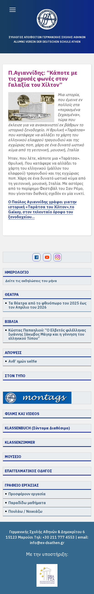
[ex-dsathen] (47, 19)
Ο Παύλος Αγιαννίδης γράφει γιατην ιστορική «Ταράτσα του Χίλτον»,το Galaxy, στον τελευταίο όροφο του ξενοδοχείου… (42, 209)
